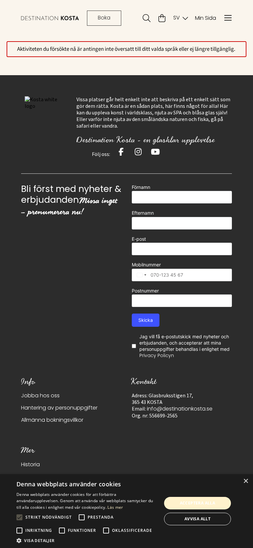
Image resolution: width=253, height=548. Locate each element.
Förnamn (141, 187)
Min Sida (205, 18)
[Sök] (147, 18)
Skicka (145, 320)
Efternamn (143, 213)
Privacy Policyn (156, 355)
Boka (104, 18)
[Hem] (50, 18)
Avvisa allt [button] (197, 519)
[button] (86, 540)
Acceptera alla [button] (197, 503)
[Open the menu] (228, 18)
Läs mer (115, 507)
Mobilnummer (146, 264)
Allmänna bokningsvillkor (52, 420)
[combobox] (140, 275)
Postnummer (145, 290)
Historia (30, 465)
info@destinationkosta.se (179, 409)
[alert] (126, 511)
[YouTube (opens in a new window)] (155, 152)
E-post (139, 239)
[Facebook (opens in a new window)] (121, 152)
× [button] (245, 481)
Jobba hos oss (40, 396)
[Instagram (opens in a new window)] (138, 152)
